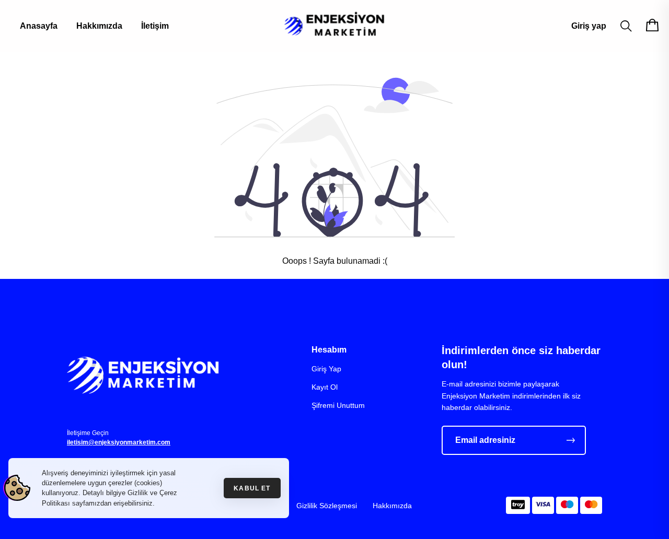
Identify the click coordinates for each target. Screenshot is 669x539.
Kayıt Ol (325, 387)
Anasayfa (38, 25)
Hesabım (329, 349)
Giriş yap (588, 25)
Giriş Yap (326, 369)
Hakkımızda (99, 25)
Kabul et (252, 488)
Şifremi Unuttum (338, 405)
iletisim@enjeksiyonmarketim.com (118, 442)
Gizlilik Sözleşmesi (326, 505)
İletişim (155, 25)
